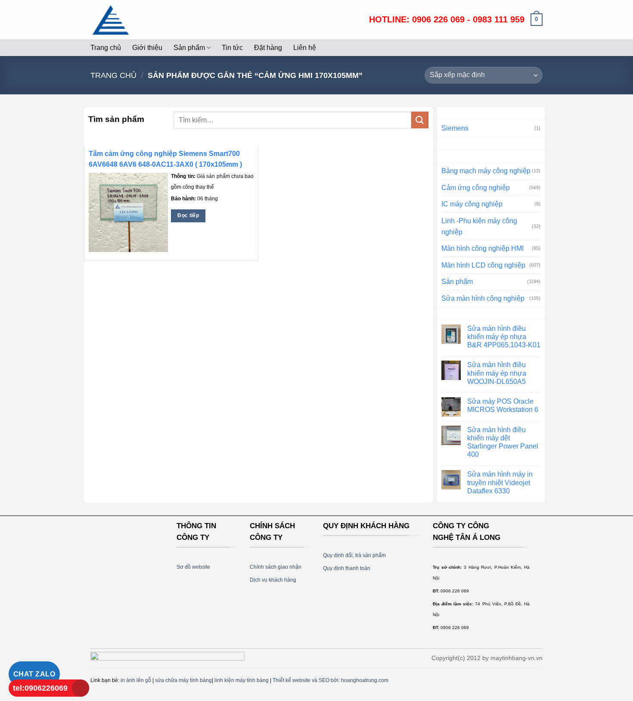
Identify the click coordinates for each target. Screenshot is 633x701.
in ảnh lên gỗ (136, 680)
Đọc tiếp (188, 215)
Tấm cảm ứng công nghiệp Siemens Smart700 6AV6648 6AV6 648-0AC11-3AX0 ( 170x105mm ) (165, 159)
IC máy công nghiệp (472, 204)
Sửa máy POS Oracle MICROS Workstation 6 (502, 405)
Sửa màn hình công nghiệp (482, 298)
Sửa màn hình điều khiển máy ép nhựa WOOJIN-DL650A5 (496, 373)
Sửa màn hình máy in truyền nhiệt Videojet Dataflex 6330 (500, 482)
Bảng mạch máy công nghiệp (486, 170)
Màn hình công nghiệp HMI (482, 248)
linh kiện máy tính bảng (241, 680)
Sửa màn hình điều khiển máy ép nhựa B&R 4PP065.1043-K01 (503, 337)
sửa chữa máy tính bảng (183, 680)
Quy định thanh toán (346, 568)
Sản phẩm (189, 47)
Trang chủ (105, 47)
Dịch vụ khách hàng (273, 580)
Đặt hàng (268, 47)
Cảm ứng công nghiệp (475, 187)
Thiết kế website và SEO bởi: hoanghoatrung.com (330, 680)
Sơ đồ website (193, 567)
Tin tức (232, 47)
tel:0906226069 (40, 688)
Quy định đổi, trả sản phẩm (354, 555)
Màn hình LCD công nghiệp (483, 265)
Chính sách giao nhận (275, 567)
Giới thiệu (147, 47)
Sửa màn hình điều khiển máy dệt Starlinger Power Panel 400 (502, 442)
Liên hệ (304, 47)
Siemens (455, 128)
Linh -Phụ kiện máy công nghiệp (479, 226)
